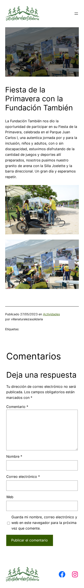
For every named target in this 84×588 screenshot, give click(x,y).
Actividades (51, 314)
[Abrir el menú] (76, 13)
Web (9, 497)
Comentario (17, 406)
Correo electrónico (23, 476)
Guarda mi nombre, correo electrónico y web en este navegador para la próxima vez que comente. (44, 522)
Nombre (14, 456)
